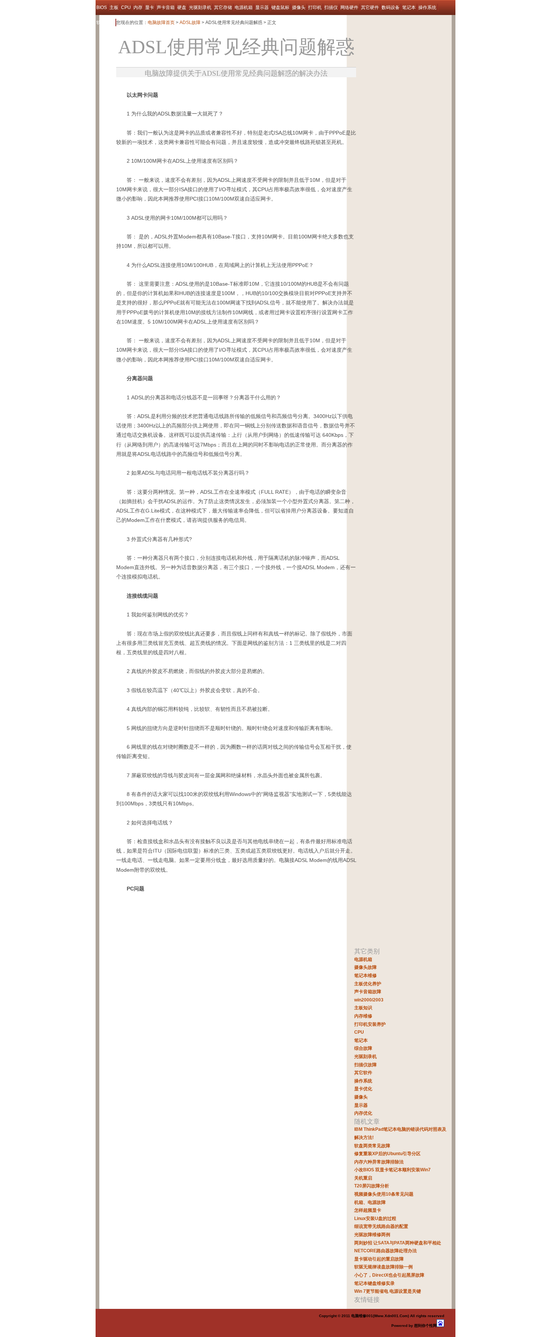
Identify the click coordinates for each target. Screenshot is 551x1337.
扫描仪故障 (365, 1064)
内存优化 (363, 1113)
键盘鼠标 (280, 7)
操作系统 (427, 7)
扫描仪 (331, 7)
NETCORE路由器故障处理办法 (385, 1250)
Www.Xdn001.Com (391, 1316)
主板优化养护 (367, 983)
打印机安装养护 (370, 1024)
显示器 (262, 7)
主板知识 (363, 1007)
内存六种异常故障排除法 (379, 1162)
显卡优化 (363, 1088)
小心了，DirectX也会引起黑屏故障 (389, 1275)
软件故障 (105, 22)
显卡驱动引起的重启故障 (379, 1259)
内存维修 (363, 1016)
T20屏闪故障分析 (371, 1186)
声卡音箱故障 (367, 991)
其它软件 (363, 1072)
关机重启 (363, 1178)
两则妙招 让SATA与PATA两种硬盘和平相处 (397, 1243)
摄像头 (298, 7)
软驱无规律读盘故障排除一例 (383, 1267)
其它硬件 (370, 7)
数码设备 (391, 7)
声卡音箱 (166, 7)
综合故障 (363, 1048)
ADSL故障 (190, 22)
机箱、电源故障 (370, 1202)
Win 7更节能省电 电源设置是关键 (387, 1291)
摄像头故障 (365, 967)
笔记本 (409, 7)
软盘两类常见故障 (372, 1145)
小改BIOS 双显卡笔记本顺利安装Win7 (392, 1169)
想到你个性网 (425, 1326)
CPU (126, 7)
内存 (137, 7)
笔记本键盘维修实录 (374, 1283)
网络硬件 (349, 7)
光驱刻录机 (200, 7)
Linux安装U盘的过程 (375, 1218)
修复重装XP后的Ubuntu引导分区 (387, 1153)
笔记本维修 (365, 975)
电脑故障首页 (161, 22)
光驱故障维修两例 (372, 1234)
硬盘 (181, 7)
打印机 (315, 7)
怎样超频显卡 (367, 1210)
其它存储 (223, 7)
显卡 (149, 7)
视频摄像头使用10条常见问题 (383, 1194)
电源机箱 (244, 7)
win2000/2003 (368, 1000)
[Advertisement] (204, 87)
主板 (113, 7)
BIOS (101, 7)
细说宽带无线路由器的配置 (381, 1226)
